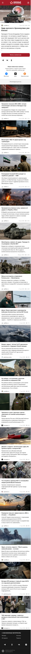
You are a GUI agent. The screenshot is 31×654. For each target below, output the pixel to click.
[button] (3, 60)
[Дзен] (26, 645)
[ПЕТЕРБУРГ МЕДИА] (2, 357)
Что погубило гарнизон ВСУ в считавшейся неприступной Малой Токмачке (15, 481)
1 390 (28, 254)
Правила (18, 638)
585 (28, 525)
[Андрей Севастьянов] (2, 289)
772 (28, 323)
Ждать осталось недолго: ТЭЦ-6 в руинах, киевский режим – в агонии (15, 548)
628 (28, 425)
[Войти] (28, 2)
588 (28, 491)
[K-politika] (2, 25)
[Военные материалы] (15, 2)
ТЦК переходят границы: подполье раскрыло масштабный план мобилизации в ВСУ (15, 617)
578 (28, 559)
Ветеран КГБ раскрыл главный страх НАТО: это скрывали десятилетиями (15, 582)
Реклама (4, 635)
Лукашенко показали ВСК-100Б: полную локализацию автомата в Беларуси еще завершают (14, 105)
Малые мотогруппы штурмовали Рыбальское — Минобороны (12, 277)
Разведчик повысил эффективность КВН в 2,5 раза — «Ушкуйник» (15, 513)
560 (28, 628)
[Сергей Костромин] (2, 118)
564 (28, 594)
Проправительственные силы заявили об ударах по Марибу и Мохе (15, 208)
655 (28, 357)
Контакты (18, 635)
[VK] (19, 645)
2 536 (28, 152)
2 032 (28, 220)
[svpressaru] (2, 491)
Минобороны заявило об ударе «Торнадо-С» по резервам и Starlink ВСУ (15, 243)
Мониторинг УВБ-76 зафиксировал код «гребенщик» (14, 140)
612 (28, 459)
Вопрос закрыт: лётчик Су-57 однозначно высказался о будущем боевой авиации (15, 345)
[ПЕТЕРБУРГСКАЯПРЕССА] (2, 594)
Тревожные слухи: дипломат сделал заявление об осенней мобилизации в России (13, 414)
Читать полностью (15, 55)
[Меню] (2, 2)
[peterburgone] (2, 459)
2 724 (28, 118)
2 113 (28, 186)
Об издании (5, 638)
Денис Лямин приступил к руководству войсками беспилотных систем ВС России (15, 311)
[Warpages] (2, 425)
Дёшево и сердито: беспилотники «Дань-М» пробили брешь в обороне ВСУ (15, 447)
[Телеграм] (5, 645)
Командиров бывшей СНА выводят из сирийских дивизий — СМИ (14, 174)
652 (28, 391)
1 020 (28, 289)
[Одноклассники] (12, 645)
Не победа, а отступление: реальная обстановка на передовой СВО (13, 379)
